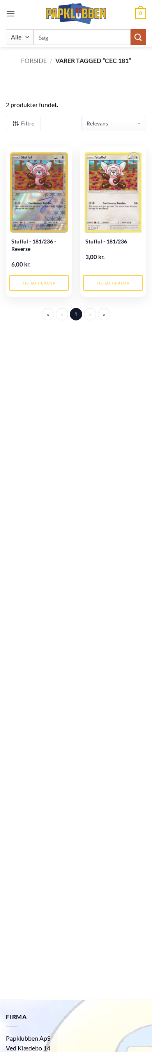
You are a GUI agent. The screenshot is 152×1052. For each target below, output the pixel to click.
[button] (10, 13)
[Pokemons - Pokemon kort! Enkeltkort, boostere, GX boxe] (76, 13)
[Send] (138, 37)
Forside (34, 60)
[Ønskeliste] (59, 158)
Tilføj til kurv (39, 283)
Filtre (27, 123)
